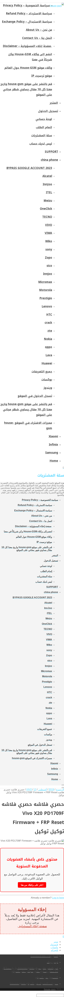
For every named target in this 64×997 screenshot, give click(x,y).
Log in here (58, 897)
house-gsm (50, 989)
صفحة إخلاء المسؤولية (32, 926)
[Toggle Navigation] (63, 787)
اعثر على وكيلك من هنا (32, 885)
